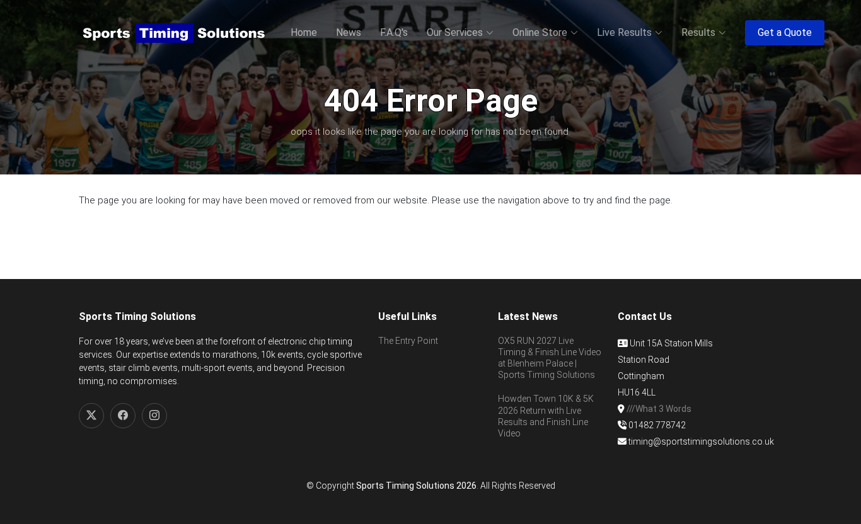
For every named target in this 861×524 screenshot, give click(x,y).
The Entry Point (408, 341)
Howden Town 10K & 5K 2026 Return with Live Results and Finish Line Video (546, 416)
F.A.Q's (394, 32)
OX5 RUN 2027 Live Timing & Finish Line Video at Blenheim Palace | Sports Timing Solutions (549, 358)
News (348, 32)
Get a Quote (785, 32)
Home (304, 32)
